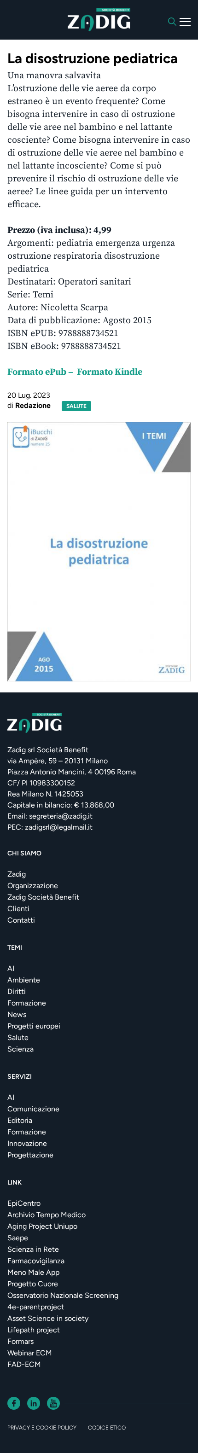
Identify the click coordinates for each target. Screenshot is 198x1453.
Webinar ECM (29, 1352)
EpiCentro (24, 1203)
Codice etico (107, 1427)
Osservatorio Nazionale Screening (62, 1295)
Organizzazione (32, 885)
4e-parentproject (35, 1306)
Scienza (20, 1049)
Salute (18, 1037)
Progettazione (30, 1155)
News (16, 1014)
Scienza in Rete (33, 1249)
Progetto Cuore (32, 1283)
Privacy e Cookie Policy (41, 1427)
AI (10, 968)
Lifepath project (33, 1329)
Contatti (21, 920)
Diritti (16, 991)
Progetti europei (33, 1026)
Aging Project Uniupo (42, 1226)
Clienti (18, 908)
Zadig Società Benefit (43, 897)
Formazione (26, 1003)
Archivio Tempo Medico (46, 1214)
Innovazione (27, 1143)
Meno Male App (33, 1272)
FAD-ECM (24, 1364)
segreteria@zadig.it (61, 816)
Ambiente (23, 980)
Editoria (19, 1120)
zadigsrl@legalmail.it (59, 827)
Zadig (16, 874)
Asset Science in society (47, 1318)
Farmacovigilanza (35, 1260)
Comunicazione (33, 1108)
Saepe (17, 1237)
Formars (20, 1341)
